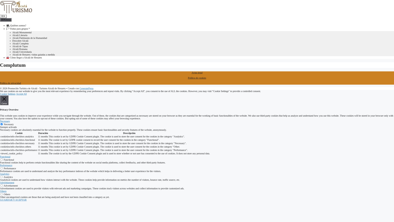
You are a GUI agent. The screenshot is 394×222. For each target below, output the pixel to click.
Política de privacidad (10, 83)
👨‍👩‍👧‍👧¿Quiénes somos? (16, 25)
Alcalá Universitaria (22, 52)
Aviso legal (197, 72)
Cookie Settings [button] (7, 94)
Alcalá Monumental (22, 32)
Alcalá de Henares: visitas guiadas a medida (33, 54)
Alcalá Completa (20, 43)
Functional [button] (5, 156)
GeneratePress (86, 88)
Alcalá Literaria (19, 35)
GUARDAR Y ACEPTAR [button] (13, 200)
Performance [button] (6, 165)
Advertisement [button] (7, 182)
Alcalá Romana (19, 49)
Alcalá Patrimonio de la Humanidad (29, 38)
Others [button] (3, 191)
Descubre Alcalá (20, 40)
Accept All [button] (21, 94)
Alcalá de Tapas (20, 46)
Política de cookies (197, 78)
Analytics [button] (4, 174)
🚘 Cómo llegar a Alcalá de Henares (24, 57)
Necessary (9, 124)
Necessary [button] (5, 121)
